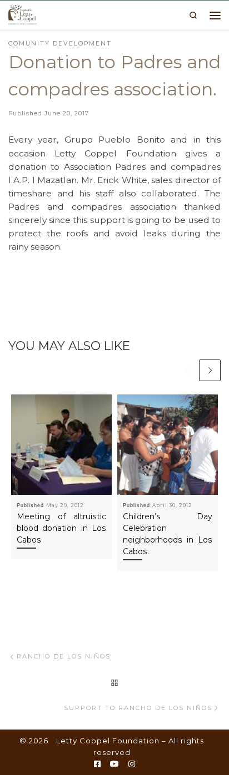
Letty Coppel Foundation (108, 740)
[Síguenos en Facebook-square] (97, 764)
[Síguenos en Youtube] (114, 764)
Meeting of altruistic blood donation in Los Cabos (61, 528)
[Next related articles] (210, 370)
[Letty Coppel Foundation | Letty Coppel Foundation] (22, 14)
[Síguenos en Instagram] (131, 764)
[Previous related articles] (186, 370)
